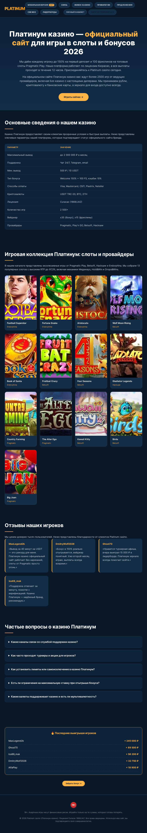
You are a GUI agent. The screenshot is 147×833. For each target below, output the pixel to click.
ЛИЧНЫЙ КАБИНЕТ (75, 12)
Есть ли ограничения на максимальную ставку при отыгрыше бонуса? (55, 682)
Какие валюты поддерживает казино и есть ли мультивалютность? (53, 696)
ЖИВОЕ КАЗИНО (82, 5)
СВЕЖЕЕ (32, 12)
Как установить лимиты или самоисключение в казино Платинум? (53, 669)
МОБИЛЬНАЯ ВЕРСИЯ (40, 5)
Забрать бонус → (74, 783)
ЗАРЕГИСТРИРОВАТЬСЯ (102, 12)
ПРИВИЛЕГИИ (103, 5)
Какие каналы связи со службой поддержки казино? (44, 641)
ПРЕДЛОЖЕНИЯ (124, 5)
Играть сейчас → (73, 97)
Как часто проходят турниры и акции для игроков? (43, 655)
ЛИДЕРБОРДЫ (50, 12)
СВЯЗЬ (64, 5)
